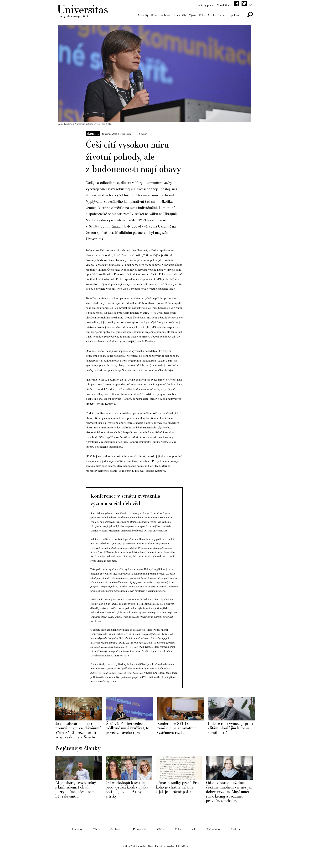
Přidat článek (182, 846)
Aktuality (142, 15)
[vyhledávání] (250, 15)
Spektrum (235, 15)
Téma (154, 15)
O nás (150, 846)
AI (209, 15)
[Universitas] (83, 16)
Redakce (170, 846)
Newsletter (223, 5)
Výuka (192, 15)
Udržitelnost (220, 15)
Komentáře (180, 15)
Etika (202, 15)
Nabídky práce (204, 5)
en (251, 5)
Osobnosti (165, 15)
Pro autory (160, 846)
